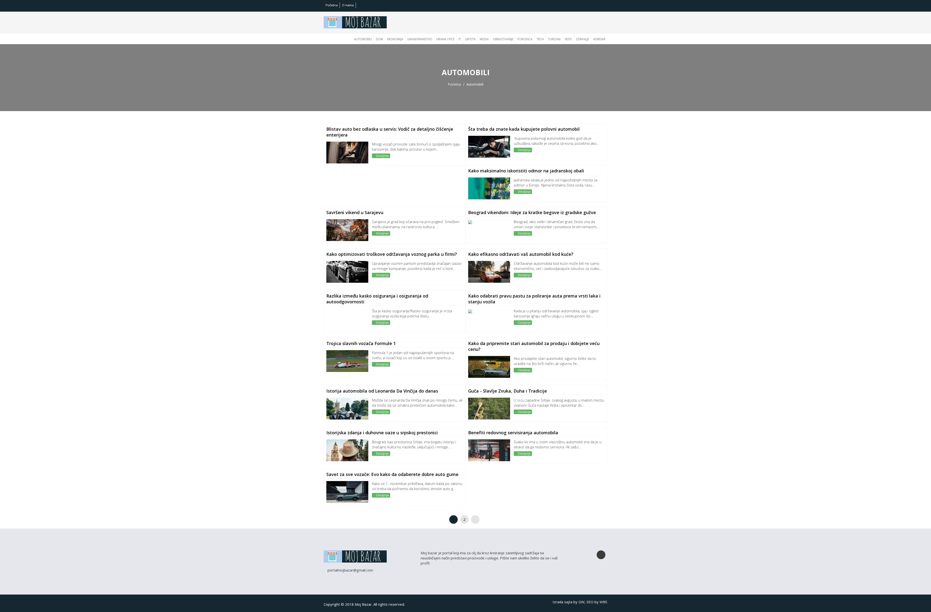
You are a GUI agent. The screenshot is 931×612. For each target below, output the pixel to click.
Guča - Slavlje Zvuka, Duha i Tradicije (507, 391)
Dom (379, 39)
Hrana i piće (445, 39)
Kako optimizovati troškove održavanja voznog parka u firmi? (391, 254)
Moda (484, 39)
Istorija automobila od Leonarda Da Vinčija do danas (382, 391)
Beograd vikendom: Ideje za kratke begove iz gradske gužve (532, 212)
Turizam (554, 39)
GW (581, 601)
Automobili (363, 39)
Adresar (599, 39)
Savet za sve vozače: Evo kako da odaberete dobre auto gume (392, 474)
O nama (348, 5)
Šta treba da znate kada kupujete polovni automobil (524, 129)
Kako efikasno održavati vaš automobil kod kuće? (520, 254)
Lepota (470, 39)
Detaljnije (382, 156)
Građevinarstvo (419, 39)
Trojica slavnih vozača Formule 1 (361, 343)
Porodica (524, 39)
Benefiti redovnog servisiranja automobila (513, 432)
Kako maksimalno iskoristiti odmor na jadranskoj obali (526, 171)
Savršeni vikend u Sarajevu (354, 212)
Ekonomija (395, 39)
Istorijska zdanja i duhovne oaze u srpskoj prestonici (382, 432)
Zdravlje (582, 39)
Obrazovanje (503, 39)
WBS (603, 601)
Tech (540, 39)
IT (459, 39)
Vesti (568, 39)
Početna (332, 5)
